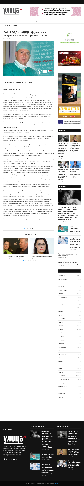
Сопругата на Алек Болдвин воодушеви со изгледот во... (16, 257)
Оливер (71, 340)
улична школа (23, 21)
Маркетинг (40, 2)
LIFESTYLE (70, 276)
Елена (71, 333)
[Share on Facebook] (27, 228)
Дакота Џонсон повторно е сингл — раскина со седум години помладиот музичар (63, 174)
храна (63, 21)
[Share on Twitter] (28, 228)
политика (71, 301)
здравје (57, 21)
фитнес (70, 390)
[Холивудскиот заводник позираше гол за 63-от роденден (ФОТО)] (75, 164)
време (15, 26)
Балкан (70, 283)
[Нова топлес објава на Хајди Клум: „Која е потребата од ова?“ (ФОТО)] (75, 138)
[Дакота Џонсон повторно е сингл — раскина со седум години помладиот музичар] (63, 164)
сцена (13, 21)
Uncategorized (70, 279)
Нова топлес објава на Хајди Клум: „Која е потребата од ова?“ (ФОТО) (75, 147)
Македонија (70, 347)
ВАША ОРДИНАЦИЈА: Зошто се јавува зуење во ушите (75, 229)
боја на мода (33, 21)
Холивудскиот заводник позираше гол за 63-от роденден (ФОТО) (75, 173)
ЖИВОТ (70, 322)
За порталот (32, 2)
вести (6, 21)
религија (70, 361)
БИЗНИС (70, 286)
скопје (70, 365)
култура (71, 383)
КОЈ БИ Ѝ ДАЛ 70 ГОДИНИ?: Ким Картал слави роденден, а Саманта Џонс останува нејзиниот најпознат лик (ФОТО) (63, 150)
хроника (71, 308)
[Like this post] (25, 228)
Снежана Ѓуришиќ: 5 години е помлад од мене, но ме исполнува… (69, 263)
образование (70, 354)
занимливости (71, 379)
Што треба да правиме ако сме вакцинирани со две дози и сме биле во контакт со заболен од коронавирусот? (75, 242)
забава (70, 325)
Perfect (56, 483)
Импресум (24, 2)
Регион (70, 358)
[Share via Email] (32, 228)
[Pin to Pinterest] (30, 228)
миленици (8, 26)
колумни (42, 21)
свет (71, 304)
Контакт (47, 2)
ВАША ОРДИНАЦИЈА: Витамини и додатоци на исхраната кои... (42, 257)
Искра (71, 336)
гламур (70, 315)
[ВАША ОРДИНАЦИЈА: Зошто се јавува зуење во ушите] (63, 229)
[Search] (80, 30)
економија (71, 297)
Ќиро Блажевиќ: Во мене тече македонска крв (67, 254)
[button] (5, 249)
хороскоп (70, 21)
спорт (49, 21)
